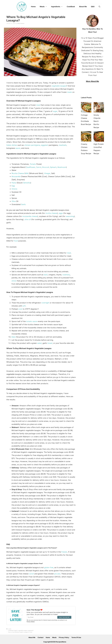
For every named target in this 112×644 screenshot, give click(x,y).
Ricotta (14, 173)
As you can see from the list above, (20, 210)
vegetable (56, 86)
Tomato (33, 164)
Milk (26, 173)
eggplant (44, 145)
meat (69, 253)
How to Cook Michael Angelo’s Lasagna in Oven (20, 632)
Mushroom (61, 167)
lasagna (63, 86)
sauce (17, 148)
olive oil (28, 219)
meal (38, 105)
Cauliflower (30, 167)
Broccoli (45, 167)
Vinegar (47, 173)
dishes (14, 145)
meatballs (63, 145)
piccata (57, 574)
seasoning (70, 216)
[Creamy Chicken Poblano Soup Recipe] (86, 137)
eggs (61, 213)
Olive (14, 201)
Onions (14, 189)
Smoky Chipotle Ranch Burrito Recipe (97, 121)
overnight (45, 303)
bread (50, 343)
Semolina (27, 183)
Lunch (9, 629)
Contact (40, 637)
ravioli (31, 574)
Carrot (38, 167)
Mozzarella (16, 176)
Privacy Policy (64, 637)
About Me (83, 7)
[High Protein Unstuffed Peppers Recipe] (99, 137)
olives (14, 281)
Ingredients (55, 7)
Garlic (23, 204)
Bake (14, 337)
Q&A (93, 7)
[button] (99, 6)
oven (20, 309)
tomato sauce (31, 321)
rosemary (66, 275)
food (16, 241)
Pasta (14, 183)
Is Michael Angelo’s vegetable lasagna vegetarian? (21, 630)
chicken (27, 145)
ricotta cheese (51, 213)
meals (69, 92)
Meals (42, 7)
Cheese (21, 173)
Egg (13, 186)
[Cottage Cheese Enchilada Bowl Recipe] (86, 108)
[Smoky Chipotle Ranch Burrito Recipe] (99, 108)
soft (24, 306)
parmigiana (35, 145)
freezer (64, 552)
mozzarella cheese (29, 216)
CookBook (71, 7)
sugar (55, 111)
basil (46, 275)
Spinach (53, 167)
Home (33, 7)
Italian (8, 145)
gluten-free (48, 567)
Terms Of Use (76, 637)
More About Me (92, 81)
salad (39, 343)
